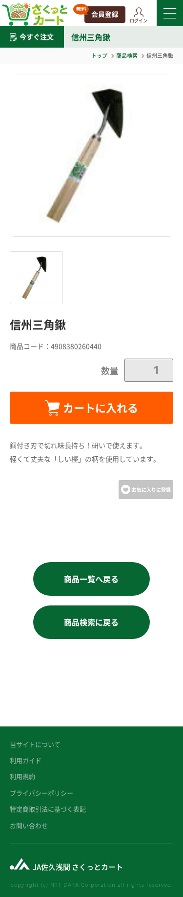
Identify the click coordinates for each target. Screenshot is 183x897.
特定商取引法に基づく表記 (48, 808)
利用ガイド (25, 760)
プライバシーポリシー (41, 792)
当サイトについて (35, 744)
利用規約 (22, 776)
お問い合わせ (29, 825)
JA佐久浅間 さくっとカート (78, 867)
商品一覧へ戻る (91, 579)
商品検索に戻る (91, 622)
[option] (91, 155)
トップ (99, 55)
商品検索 (127, 55)
